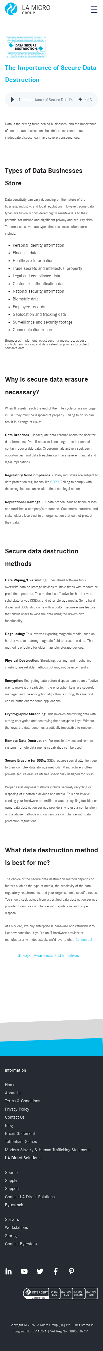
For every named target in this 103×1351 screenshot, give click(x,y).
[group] (51, 99)
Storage (25, 955)
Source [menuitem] (11, 1172)
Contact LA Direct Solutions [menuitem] (30, 1196)
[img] (80, 100)
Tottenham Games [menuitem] (21, 1141)
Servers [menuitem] (12, 1219)
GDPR (54, 482)
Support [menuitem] (12, 1188)
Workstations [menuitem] (16, 1227)
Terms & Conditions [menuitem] (22, 1100)
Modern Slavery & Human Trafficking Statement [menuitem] (47, 1149)
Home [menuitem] (10, 1084)
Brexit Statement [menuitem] (20, 1133)
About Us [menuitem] (13, 1092)
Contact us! (84, 939)
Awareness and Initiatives (56, 955)
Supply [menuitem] (11, 1180)
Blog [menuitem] (9, 1125)
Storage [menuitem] (12, 1235)
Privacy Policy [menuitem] (17, 1109)
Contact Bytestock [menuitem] (21, 1243)
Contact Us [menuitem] (15, 1117)
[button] (13, 100)
